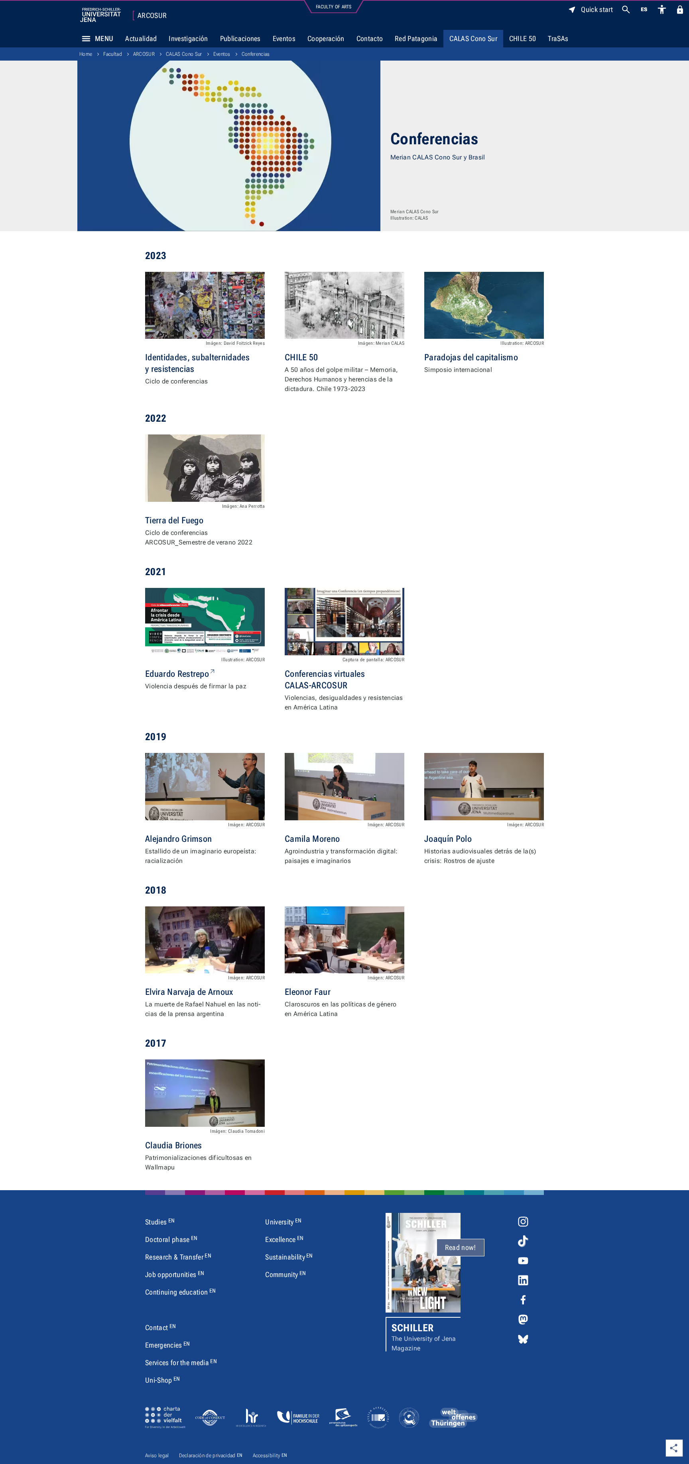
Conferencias (256, 54)
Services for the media (181, 1362)
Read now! (460, 1247)
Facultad (112, 54)
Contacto (369, 38)
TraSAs (558, 38)
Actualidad (141, 38)
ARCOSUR (152, 16)
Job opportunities (174, 1274)
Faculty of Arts (334, 7)
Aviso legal (157, 1455)
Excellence (284, 1239)
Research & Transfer (178, 1256)
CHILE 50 (522, 38)
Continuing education (180, 1291)
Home (85, 54)
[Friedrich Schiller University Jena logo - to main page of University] (100, 15)
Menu (104, 38)
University (283, 1221)
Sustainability (289, 1256)
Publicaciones (240, 38)
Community (285, 1274)
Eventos (284, 38)
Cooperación (325, 38)
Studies (160, 1221)
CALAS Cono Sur (473, 38)
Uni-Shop (162, 1380)
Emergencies (167, 1344)
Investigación (188, 38)
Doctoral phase (171, 1239)
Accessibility (270, 1455)
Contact (160, 1327)
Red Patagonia (416, 38)
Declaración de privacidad (211, 1455)
